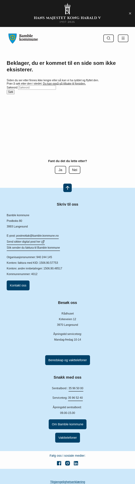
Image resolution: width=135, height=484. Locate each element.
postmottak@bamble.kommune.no (37, 235)
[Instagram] (67, 463)
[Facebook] (59, 463)
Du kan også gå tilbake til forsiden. (64, 83)
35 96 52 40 (75, 397)
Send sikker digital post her (23, 241)
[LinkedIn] (76, 463)
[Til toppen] (67, 188)
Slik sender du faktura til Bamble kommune (33, 247)
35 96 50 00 (76, 388)
